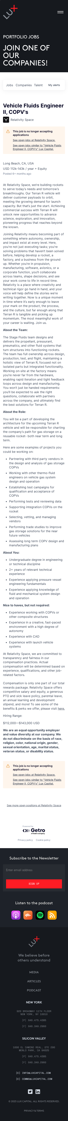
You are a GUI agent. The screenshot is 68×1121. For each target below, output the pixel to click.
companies (24, 85)
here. (61, 708)
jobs (9, 85)
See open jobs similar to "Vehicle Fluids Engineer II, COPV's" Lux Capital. (37, 147)
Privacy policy (25, 840)
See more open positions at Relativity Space (34, 805)
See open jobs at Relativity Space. (34, 140)
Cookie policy (43, 840)
